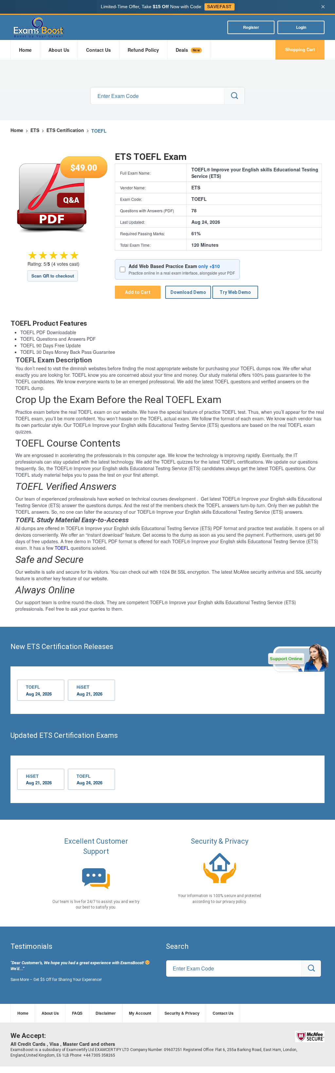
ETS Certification (65, 130)
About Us (58, 50)
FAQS (77, 1013)
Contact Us (98, 50)
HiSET (89, 690)
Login (301, 27)
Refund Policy (143, 50)
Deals (188, 50)
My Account (140, 1013)
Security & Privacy (182, 1013)
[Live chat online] (298, 658)
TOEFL (62, 548)
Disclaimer (106, 1013)
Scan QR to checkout (52, 276)
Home (25, 50)
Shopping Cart (300, 49)
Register (251, 27)
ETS (34, 130)
